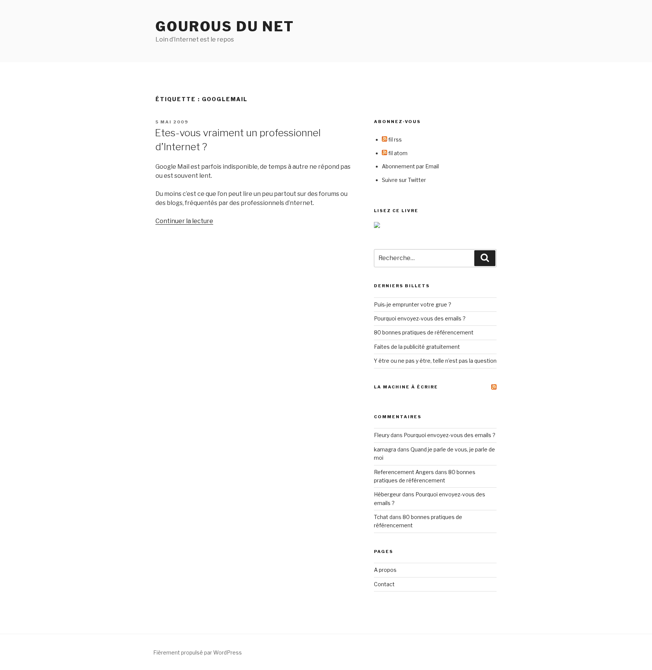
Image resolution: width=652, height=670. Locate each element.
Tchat (381, 517)
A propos (385, 570)
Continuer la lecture (184, 221)
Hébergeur (387, 494)
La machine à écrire (406, 387)
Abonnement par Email (410, 166)
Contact (384, 584)
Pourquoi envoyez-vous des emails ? (420, 318)
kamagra (385, 449)
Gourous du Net (224, 26)
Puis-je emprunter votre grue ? (412, 304)
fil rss (394, 139)
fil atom (397, 153)
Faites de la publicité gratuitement (417, 346)
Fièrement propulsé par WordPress (197, 652)
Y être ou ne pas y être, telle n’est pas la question (435, 360)
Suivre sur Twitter (404, 180)
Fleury (381, 435)
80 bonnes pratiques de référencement (424, 332)
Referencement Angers (404, 472)
